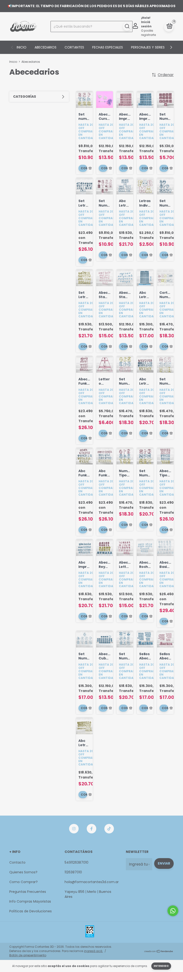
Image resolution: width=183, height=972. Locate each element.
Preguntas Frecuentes (27, 891)
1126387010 (73, 872)
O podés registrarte (148, 33)
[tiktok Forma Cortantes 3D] (109, 828)
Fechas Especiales (107, 47)
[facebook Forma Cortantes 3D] (91, 828)
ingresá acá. (93, 951)
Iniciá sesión (146, 24)
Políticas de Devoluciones (30, 911)
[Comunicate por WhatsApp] (173, 910)
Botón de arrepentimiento (27, 955)
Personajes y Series (148, 47)
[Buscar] (127, 26)
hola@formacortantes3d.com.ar (92, 882)
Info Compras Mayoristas (30, 901)
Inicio (21, 47)
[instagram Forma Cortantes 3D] (74, 828)
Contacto (17, 862)
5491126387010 (76, 862)
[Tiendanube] (159, 951)
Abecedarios (45, 47)
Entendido (161, 966)
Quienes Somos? (23, 872)
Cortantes (74, 47)
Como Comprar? (23, 882)
